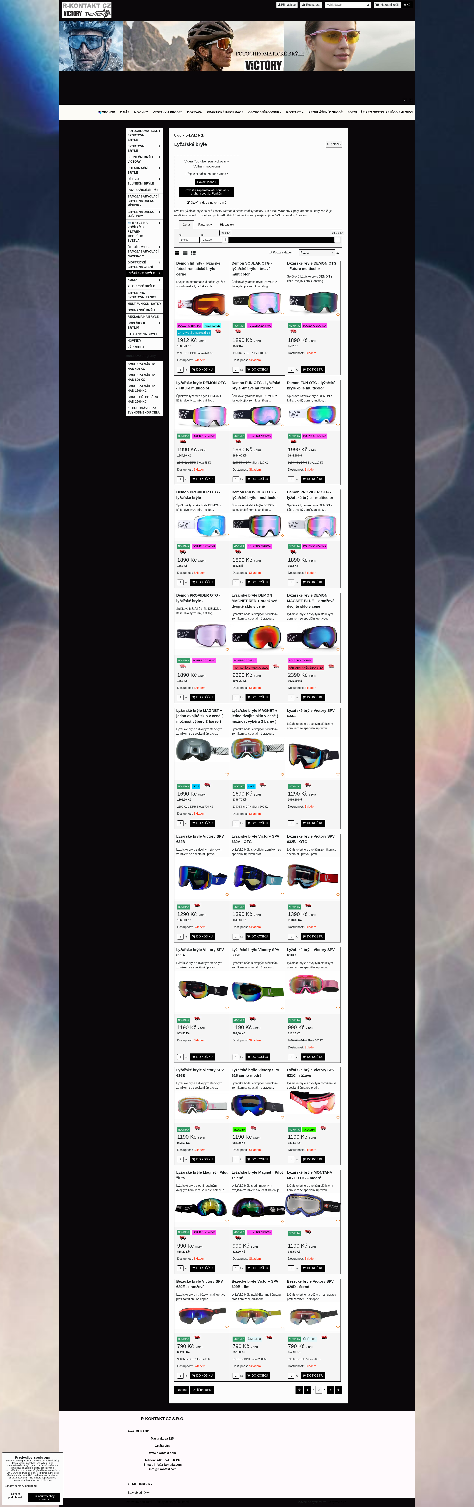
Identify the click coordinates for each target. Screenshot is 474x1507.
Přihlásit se (288, 4)
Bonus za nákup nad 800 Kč (141, 377)
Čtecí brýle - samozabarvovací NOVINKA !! (143, 251)
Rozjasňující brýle (144, 190)
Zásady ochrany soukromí (172, 1501)
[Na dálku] (237, 102)
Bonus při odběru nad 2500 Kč (143, 399)
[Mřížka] (177, 254)
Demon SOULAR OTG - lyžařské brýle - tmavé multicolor (252, 268)
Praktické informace (225, 112)
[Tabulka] (193, 254)
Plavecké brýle (141, 286)
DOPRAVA (194, 112)
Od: (181, 235)
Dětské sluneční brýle (141, 181)
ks (186, 369)
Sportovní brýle (136, 148)
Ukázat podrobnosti (15, 1496)
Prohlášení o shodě (325, 112)
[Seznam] (185, 254)
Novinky (141, 112)
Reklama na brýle (143, 316)
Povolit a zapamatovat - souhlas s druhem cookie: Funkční (207, 192)
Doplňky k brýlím (136, 325)
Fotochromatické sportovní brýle (143, 135)
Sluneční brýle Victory (141, 159)
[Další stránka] (338, 1390)
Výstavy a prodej (167, 112)
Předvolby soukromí (139, 1501)
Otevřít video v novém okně (208, 202)
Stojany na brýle (143, 334)
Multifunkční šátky (144, 303)
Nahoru (182, 1389)
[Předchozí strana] (299, 1390)
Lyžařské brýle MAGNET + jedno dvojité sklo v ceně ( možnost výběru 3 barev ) (199, 715)
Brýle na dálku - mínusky (141, 214)
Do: (203, 235)
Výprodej (136, 347)
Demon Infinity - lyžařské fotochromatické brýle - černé (198, 268)
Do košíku (204, 369)
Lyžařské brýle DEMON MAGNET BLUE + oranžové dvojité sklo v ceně (310, 600)
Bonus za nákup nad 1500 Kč (141, 388)
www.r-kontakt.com (162, 1453)
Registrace (312, 4)
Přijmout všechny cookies (44, 1497)
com (162, 1469)
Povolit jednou (206, 182)
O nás (124, 112)
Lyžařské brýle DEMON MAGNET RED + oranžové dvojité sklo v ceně (254, 600)
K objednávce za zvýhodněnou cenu (144, 410)
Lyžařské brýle (141, 273)
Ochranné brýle (142, 310)
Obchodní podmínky (264, 112)
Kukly (133, 279)
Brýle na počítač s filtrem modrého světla (138, 231)
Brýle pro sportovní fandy (142, 295)
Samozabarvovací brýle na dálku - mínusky (143, 201)
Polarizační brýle (138, 170)
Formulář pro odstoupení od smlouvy (380, 112)
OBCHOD (108, 112)
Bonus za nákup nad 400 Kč (141, 366)
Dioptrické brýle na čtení (140, 264)
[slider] (225, 240)
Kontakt (293, 112)
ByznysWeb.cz (336, 1502)
